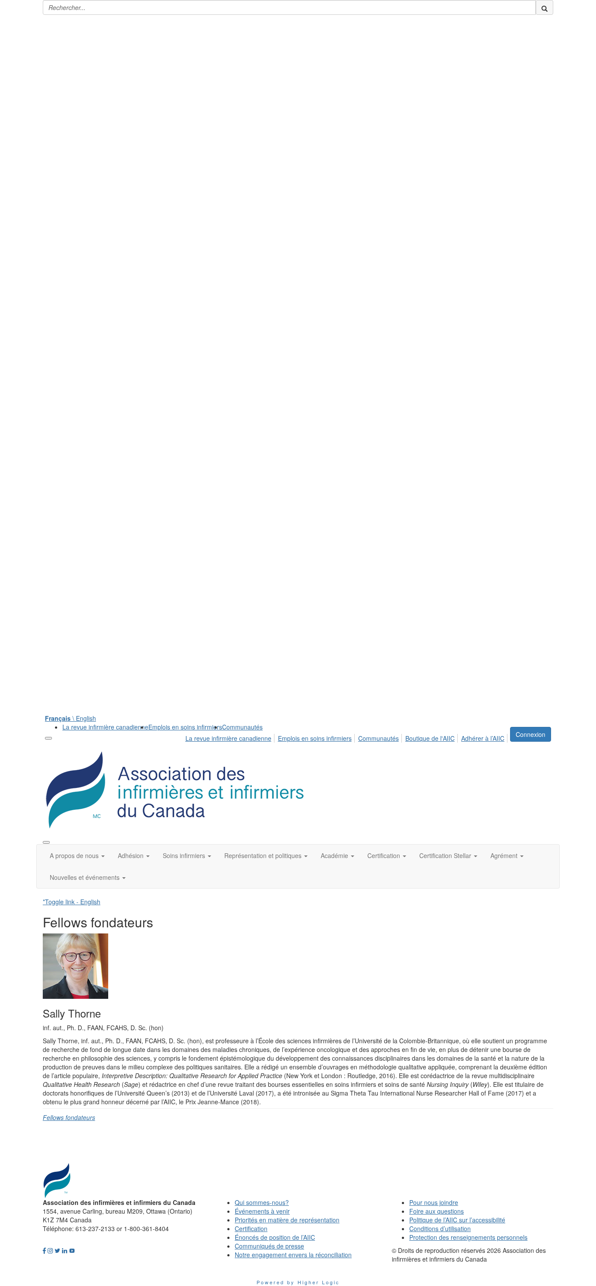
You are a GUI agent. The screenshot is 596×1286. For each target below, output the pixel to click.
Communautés (242, 727)
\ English (70, 718)
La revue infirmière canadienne (105, 727)
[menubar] (347, 737)
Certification (251, 1228)
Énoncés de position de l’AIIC (275, 1237)
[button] (77, 855)
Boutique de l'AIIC (430, 738)
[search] (544, 7)
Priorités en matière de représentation (287, 1219)
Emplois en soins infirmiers (185, 727)
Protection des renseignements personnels (468, 1237)
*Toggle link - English (71, 901)
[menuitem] (105, 727)
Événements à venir (262, 1211)
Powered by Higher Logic (298, 1282)
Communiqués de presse (269, 1246)
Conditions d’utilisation (440, 1228)
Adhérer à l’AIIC (482, 738)
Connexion (530, 734)
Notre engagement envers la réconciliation (293, 1254)
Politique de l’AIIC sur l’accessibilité (457, 1219)
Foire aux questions (436, 1211)
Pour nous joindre (433, 1202)
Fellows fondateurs (69, 1117)
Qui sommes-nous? (262, 1202)
